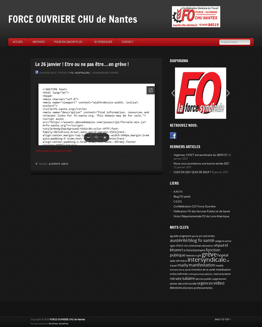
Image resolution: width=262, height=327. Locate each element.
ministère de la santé (203, 269)
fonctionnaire (195, 250)
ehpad (219, 245)
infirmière (181, 260)
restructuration (222, 274)
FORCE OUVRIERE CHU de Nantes (72, 19)
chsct (179, 245)
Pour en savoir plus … (69, 41)
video (219, 283)
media (219, 265)
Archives (39, 41)
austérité (54, 164)
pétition (208, 274)
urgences (205, 283)
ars (201, 236)
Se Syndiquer (103, 41)
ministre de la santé (180, 270)
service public (203, 278)
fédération (191, 255)
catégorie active (223, 241)
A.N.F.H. (178, 191)
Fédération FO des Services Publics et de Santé (202, 211)
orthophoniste (196, 274)
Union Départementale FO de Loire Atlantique (201, 216)
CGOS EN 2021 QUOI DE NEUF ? (192, 172)
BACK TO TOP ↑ (223, 319)
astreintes (209, 236)
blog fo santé (201, 240)
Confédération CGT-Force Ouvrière (195, 206)
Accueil (18, 41)
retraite (176, 279)
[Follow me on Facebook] (173, 136)
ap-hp (195, 236)
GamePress (63, 324)
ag (171, 236)
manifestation (202, 265)
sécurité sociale (187, 283)
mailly (183, 265)
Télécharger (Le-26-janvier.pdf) (53, 150)
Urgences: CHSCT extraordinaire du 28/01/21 (200, 155)
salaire (188, 278)
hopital (222, 255)
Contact (127, 41)
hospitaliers (82, 73)
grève (64, 164)
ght (199, 255)
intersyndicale (206, 259)
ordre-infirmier (179, 274)
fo (71, 73)
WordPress (53, 324)
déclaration (208, 246)
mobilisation (223, 269)
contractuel (194, 245)
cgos (172, 245)
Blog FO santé (182, 196)
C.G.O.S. (178, 201)
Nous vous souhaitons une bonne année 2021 (201, 163)
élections (176, 288)
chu (186, 245)
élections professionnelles (198, 288)
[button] (173, 93)
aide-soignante (182, 236)
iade (172, 260)
